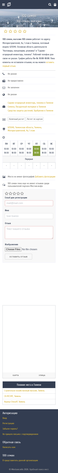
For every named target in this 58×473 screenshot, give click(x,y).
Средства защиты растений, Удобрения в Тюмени (30, 110)
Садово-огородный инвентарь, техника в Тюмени (30, 102)
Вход (5, 418)
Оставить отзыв (19, 257)
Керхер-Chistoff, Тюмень (14, 402)
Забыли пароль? (10, 428)
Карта (16, 375)
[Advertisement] (25, 285)
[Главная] (9, 4)
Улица (42, 375)
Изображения (11, 244)
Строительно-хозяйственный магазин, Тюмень (24, 390)
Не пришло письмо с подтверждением (20, 434)
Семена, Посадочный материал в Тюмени (27, 106)
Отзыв (8, 223)
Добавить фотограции (45, 176)
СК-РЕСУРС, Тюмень (12, 396)
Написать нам (9, 447)
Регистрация (8, 423)
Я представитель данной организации (20, 460)
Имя (7, 210)
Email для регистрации (16, 197)
